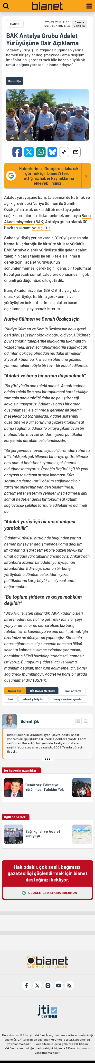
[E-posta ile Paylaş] (76, 152)
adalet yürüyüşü (33, 699)
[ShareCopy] (64, 152)
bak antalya (73, 690)
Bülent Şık (30, 721)
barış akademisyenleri (68, 699)
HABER (14, 24)
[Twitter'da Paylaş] (29, 152)
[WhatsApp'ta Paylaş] (41, 152)
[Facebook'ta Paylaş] (17, 152)
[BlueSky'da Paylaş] (52, 152)
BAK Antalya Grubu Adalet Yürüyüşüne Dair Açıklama (42, 39)
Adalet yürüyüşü (19, 537)
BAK (39, 221)
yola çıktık (41, 227)
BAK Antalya (15, 249)
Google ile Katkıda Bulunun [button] (52, 893)
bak (10, 699)
